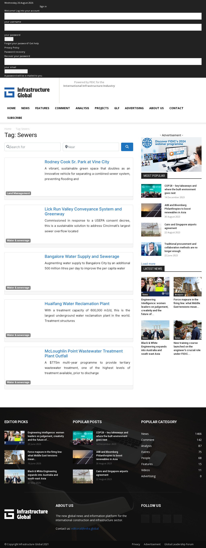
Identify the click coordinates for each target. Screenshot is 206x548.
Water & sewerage (18, 240)
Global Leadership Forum (179, 544)
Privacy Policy (11, 47)
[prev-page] (142, 362)
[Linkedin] (179, 3)
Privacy (136, 544)
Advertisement (152, 544)
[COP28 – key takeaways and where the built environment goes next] (151, 191)
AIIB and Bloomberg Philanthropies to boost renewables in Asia (178, 209)
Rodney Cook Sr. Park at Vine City (77, 161)
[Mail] (185, 3)
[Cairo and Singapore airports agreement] (151, 230)
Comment (62, 108)
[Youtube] (199, 3)
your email (10, 67)
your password (12, 34)
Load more (148, 263)
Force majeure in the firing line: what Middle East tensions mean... (187, 303)
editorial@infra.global (85, 528)
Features (42, 108)
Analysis (82, 108)
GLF (116, 108)
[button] (197, 108)
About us (156, 108)
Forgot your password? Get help (21, 43)
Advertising (134, 108)
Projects (102, 108)
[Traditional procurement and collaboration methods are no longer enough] (151, 249)
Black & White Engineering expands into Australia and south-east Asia (43, 475)
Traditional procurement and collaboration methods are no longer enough (181, 248)
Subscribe (14, 118)
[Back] (40, 2)
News (25, 108)
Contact (176, 108)
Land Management (18, 193)
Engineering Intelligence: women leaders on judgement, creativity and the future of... (154, 307)
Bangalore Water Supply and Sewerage (82, 256)
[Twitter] (192, 3)
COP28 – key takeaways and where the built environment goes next (181, 189)
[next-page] (144, 362)
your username (12, 21)
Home (11, 108)
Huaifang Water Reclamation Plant (77, 303)
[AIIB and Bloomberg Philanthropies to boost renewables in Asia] (151, 210)
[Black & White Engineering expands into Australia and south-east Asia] (155, 330)
